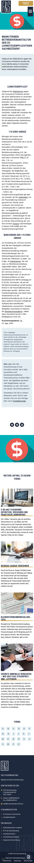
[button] (12, 425)
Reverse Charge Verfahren (15, 566)
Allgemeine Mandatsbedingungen (16, 858)
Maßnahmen (18, 91)
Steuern (16, 224)
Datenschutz (7, 860)
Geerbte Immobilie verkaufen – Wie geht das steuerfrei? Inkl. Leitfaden (16, 676)
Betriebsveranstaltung (13, 311)
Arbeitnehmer (15, 261)
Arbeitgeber (23, 197)
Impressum (17, 860)
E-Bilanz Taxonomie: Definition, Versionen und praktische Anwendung (14, 512)
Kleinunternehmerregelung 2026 (15, 618)
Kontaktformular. (19, 401)
